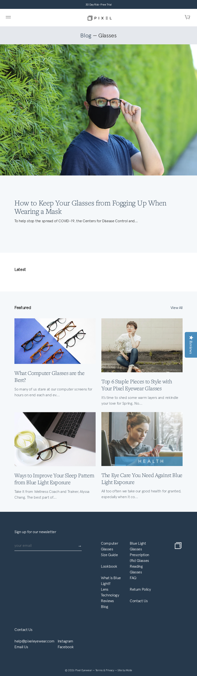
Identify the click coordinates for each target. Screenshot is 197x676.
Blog (85, 35)
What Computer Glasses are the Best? (49, 376)
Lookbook (109, 566)
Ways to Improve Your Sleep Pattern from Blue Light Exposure (54, 479)
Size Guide (109, 555)
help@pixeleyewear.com (34, 641)
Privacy (110, 670)
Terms (99, 670)
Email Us (21, 647)
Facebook (66, 647)
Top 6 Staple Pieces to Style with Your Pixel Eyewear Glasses (136, 385)
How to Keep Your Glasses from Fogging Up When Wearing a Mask (90, 207)
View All (177, 307)
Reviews (107, 601)
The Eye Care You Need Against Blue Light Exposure (141, 478)
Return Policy (140, 589)
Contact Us (139, 601)
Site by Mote (124, 670)
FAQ (133, 578)
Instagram (65, 641)
